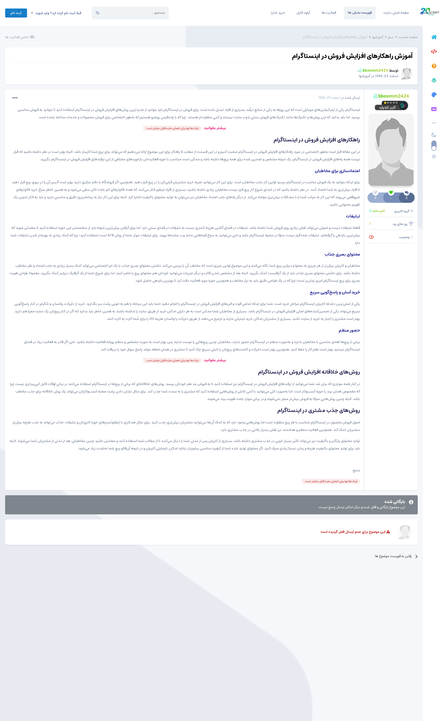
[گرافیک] (433, 96)
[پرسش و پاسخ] (433, 67)
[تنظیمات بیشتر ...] (15, 98)
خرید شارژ (278, 13)
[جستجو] (97, 12)
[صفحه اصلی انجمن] (433, 38)
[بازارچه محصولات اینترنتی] (433, 110)
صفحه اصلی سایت (396, 13)
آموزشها (364, 76)
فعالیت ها (329, 13)
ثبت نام (16, 13)
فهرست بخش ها (360, 13)
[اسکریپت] (433, 52)
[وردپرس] (433, 81)
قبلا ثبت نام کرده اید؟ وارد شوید (57, 13)
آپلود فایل (303, 13)
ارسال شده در (339, 98)
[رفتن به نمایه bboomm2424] (407, 73)
